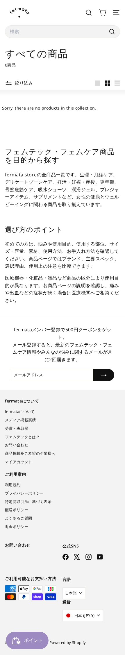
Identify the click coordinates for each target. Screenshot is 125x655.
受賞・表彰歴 (16, 428)
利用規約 (12, 484)
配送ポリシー (16, 509)
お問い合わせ (16, 445)
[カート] (102, 12)
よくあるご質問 (18, 518)
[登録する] (103, 375)
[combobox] (62, 31)
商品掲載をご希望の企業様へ (30, 453)
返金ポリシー (16, 526)
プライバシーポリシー (24, 493)
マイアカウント (18, 461)
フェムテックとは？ (22, 436)
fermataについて (20, 411)
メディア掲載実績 (20, 420)
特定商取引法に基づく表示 (28, 501)
